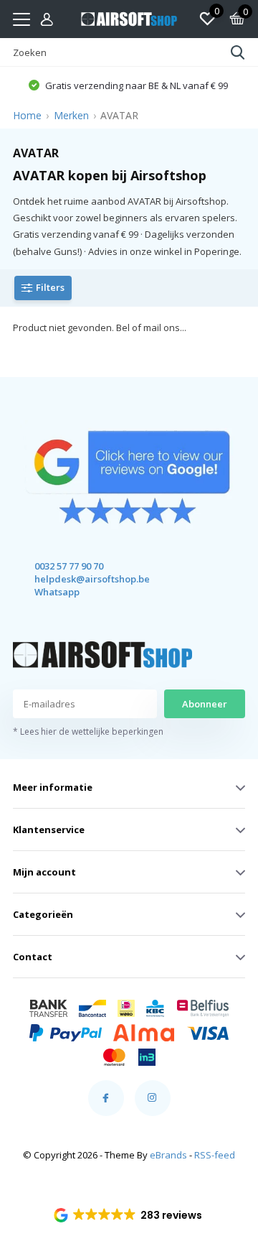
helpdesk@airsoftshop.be (79, 578)
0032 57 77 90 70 (68, 565)
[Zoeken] (238, 52)
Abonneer (204, 703)
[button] (129, 1215)
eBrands (168, 1154)
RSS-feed (214, 1154)
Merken (71, 115)
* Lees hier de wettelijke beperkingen (88, 731)
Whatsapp (57, 591)
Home (27, 115)
